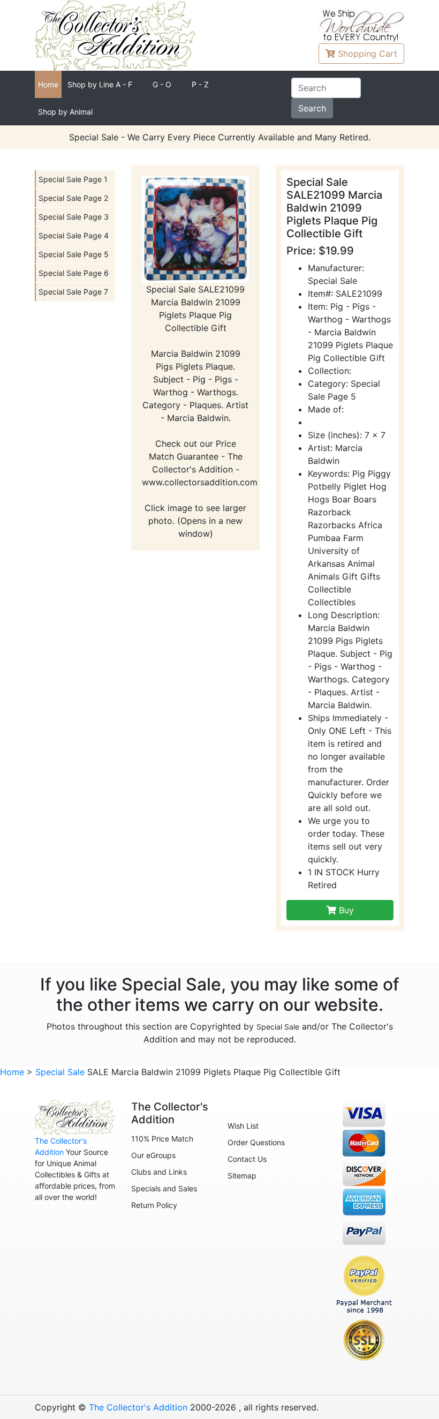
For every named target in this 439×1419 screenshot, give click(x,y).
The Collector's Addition (138, 1407)
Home (48, 84)
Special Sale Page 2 (73, 197)
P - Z (200, 84)
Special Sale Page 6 (74, 272)
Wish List (243, 1125)
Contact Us (247, 1158)
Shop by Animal (65, 111)
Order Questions (256, 1142)
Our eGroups (153, 1155)
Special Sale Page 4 (74, 235)
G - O (162, 84)
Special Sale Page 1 (73, 179)
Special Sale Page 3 (74, 216)
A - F (99, 84)
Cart (367, 53)
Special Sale (277, 1026)
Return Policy (154, 1205)
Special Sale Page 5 (74, 254)
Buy (345, 910)
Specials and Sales (164, 1188)
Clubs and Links (159, 1171)
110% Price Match (162, 1138)
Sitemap (242, 1175)
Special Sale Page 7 (73, 291)
